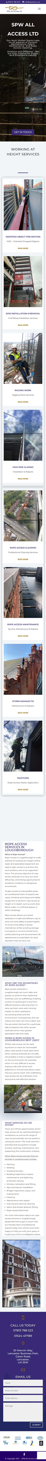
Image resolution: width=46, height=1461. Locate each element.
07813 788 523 (23, 1330)
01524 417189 (23, 1336)
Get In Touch (23, 132)
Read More (23, 248)
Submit (36, 1425)
